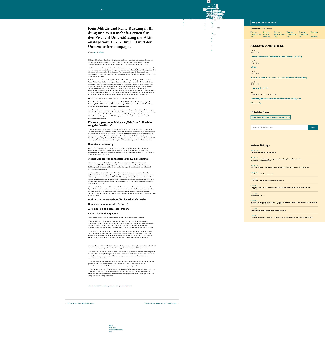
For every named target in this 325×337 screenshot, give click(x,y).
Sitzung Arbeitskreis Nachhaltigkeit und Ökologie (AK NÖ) (276, 57)
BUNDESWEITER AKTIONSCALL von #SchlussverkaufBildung (279, 78)
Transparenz (119, 286)
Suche (313, 127)
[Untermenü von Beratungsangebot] (215, 20)
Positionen (101, 52)
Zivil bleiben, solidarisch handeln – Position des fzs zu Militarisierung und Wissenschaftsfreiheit (282, 217)
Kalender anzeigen (256, 103)
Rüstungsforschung (109, 286)
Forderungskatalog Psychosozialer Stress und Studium (268, 210)
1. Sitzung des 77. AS (259, 88)
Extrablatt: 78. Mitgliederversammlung (263, 152)
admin (95, 52)
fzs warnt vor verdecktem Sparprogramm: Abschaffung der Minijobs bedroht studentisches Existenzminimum (276, 159)
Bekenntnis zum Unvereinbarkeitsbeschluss (80, 303)
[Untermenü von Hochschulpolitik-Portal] (218, 28)
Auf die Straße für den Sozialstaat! (262, 174)
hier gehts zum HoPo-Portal (264, 22)
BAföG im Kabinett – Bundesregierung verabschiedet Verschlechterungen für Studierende (280, 167)
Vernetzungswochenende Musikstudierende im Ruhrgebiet (276, 99)
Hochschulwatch (93, 286)
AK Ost (254, 67)
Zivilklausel (128, 286)
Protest (101, 286)
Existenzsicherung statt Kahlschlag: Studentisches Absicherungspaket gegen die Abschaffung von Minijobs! (280, 188)
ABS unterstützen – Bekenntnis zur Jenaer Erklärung (160, 303)
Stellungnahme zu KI (257, 195)
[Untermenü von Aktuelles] (217, 5)
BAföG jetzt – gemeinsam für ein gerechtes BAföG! (267, 180)
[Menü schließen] (208, 1)
